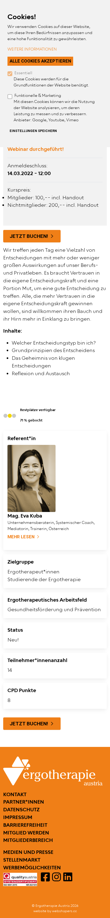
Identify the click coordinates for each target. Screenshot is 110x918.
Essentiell (23, 73)
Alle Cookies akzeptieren (40, 61)
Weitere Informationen (32, 49)
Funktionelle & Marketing (37, 95)
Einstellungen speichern (33, 131)
